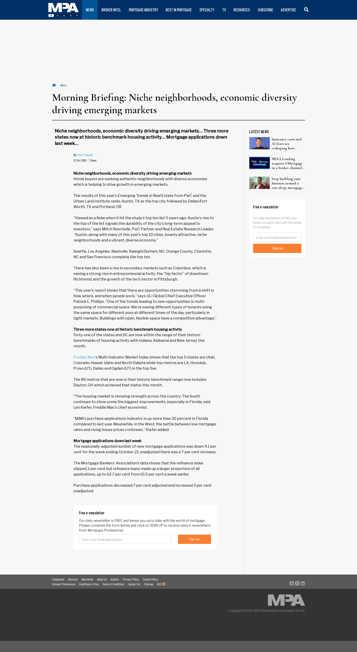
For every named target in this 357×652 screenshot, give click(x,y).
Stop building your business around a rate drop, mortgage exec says (287, 183)
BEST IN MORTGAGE (179, 9)
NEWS (90, 9)
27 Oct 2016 (79, 160)
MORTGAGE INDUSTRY (143, 9)
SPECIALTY (207, 9)
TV (224, 9)
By (83, 155)
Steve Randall (85, 155)
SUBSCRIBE (265, 9)
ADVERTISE (288, 9)
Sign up (194, 539)
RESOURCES (242, 9)
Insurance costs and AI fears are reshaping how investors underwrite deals (288, 143)
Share (93, 160)
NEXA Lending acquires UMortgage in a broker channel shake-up (287, 163)
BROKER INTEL (111, 9)
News (63, 85)
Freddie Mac (84, 357)
